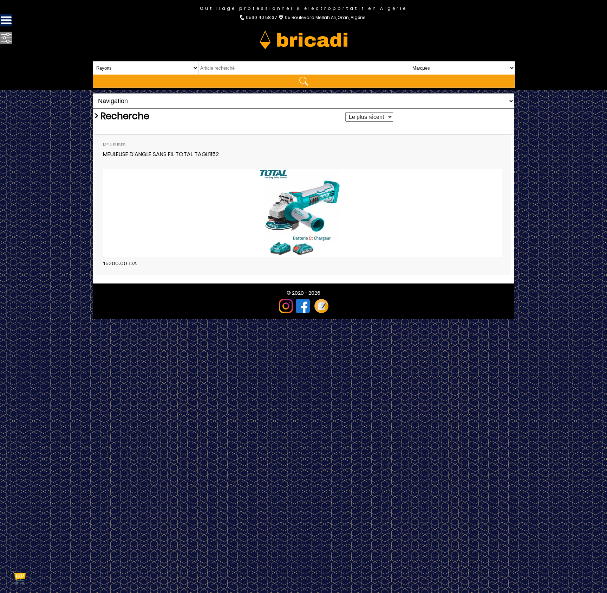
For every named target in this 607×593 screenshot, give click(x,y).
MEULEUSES (114, 145)
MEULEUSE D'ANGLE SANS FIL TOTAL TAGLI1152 (161, 154)
